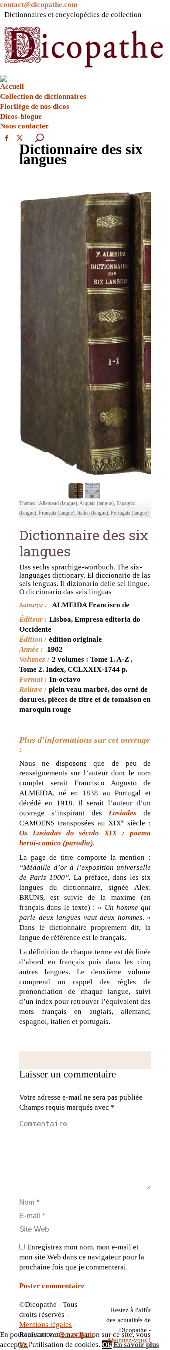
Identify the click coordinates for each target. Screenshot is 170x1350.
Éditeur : (33, 619)
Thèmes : (28, 503)
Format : (33, 679)
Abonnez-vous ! (129, 1340)
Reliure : (33, 689)
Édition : (33, 639)
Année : (31, 649)
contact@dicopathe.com (39, 4)
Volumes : (34, 659)
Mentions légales (45, 1324)
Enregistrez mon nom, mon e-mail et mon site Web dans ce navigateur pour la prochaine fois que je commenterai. (81, 1257)
